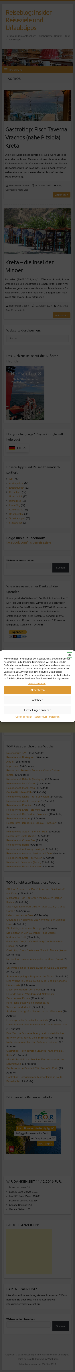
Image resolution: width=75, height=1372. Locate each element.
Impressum (54, 717)
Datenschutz (40, 717)
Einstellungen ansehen (37, 710)
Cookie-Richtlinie (24, 717)
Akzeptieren (37, 690)
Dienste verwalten (37, 683)
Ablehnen (37, 700)
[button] (69, 655)
